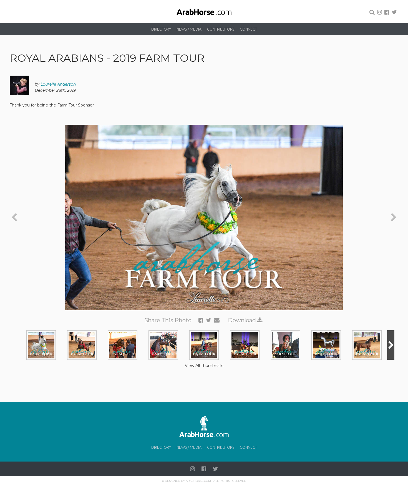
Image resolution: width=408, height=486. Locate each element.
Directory (161, 29)
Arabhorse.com (198, 481)
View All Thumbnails (204, 365)
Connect (248, 29)
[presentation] (14, 217)
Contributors (220, 29)
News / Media (189, 29)
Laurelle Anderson (58, 84)
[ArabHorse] (204, 11)
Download (242, 320)
